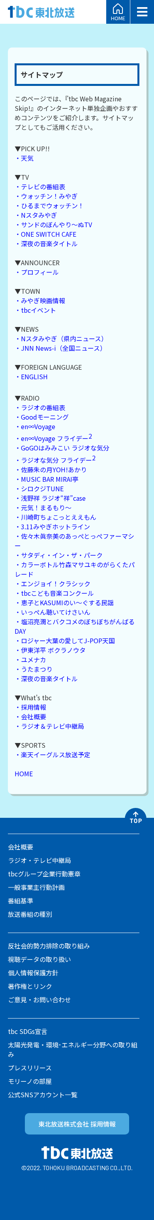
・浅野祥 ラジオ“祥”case (50, 498)
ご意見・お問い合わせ (39, 999)
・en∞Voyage (35, 426)
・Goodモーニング (42, 417)
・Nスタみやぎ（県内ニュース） (61, 338)
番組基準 (20, 900)
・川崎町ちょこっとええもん (55, 517)
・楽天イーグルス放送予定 (52, 754)
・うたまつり (34, 669)
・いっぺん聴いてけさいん (52, 612)
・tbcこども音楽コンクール (54, 593)
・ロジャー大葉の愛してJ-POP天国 (65, 640)
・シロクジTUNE (39, 488)
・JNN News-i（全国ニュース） (60, 348)
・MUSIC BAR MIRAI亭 (47, 479)
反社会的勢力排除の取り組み (49, 945)
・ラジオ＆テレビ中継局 (49, 726)
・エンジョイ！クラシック (52, 583)
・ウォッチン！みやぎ (46, 196)
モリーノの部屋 (30, 1081)
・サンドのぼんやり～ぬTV (53, 224)
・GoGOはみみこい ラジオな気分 (62, 447)
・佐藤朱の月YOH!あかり (51, 469)
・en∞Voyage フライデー (53, 438)
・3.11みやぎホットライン (52, 526)
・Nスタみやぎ (36, 215)
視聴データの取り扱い (39, 959)
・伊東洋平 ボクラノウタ (50, 650)
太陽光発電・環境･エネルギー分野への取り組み (72, 1049)
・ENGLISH (31, 376)
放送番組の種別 (30, 914)
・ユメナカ (30, 659)
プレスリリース (30, 1067)
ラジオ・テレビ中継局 (39, 860)
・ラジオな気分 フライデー (55, 460)
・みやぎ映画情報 (40, 300)
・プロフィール (37, 272)
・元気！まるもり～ (43, 507)
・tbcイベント (35, 310)
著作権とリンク (30, 986)
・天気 (24, 158)
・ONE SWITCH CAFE (45, 234)
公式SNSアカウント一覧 (42, 1094)
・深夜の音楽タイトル (46, 243)
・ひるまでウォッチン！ (49, 205)
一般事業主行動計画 (36, 887)
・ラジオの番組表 (40, 407)
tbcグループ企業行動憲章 (44, 873)
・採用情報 (30, 707)
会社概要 (20, 846)
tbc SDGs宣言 (27, 1031)
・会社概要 (30, 716)
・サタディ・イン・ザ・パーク (59, 555)
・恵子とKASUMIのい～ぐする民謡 (64, 602)
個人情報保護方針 (33, 972)
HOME (118, 17)
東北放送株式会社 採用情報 (77, 1124)
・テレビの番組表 (40, 186)
